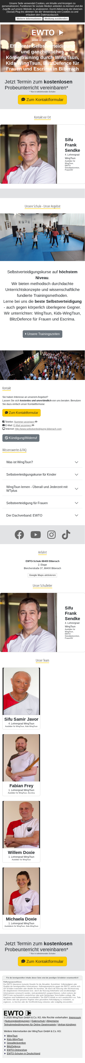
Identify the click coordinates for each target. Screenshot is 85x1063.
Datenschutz (38, 1021)
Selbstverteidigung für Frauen (27, 503)
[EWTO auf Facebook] (19, 534)
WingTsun (12, 1035)
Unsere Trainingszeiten (43, 334)
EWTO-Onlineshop (17, 1050)
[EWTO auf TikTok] (66, 534)
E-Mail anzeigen (22, 425)
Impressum (75, 1017)
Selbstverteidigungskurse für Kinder (31, 474)
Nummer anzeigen (24, 421)
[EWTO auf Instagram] (51, 534)
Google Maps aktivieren (42, 575)
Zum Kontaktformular (44, 99)
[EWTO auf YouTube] (35, 534)
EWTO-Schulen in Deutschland (23, 1053)
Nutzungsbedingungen (17, 1021)
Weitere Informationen (29, 18)
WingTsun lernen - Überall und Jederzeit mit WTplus (36, 488)
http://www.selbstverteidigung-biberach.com (38, 429)
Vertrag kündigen (67, 1024)
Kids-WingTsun (15, 1039)
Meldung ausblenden (56, 18)
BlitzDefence (14, 1046)
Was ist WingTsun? (19, 462)
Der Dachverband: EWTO (24, 515)
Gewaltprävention (16, 1043)
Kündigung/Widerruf (22, 438)
